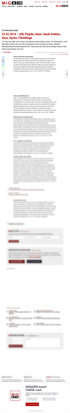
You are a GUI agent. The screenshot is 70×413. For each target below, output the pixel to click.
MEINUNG (45, 6)
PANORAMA (20, 6)
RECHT (25, 6)
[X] (3, 60)
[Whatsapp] (3, 67)
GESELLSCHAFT (11, 6)
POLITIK (4, 6)
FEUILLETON (38, 6)
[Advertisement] (35, 18)
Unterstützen (52, 2)
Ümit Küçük (7, 52)
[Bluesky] (3, 63)
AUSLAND (31, 6)
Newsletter (37, 2)
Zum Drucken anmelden (63, 54)
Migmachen (44, 2)
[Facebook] (3, 57)
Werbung (59, 2)
